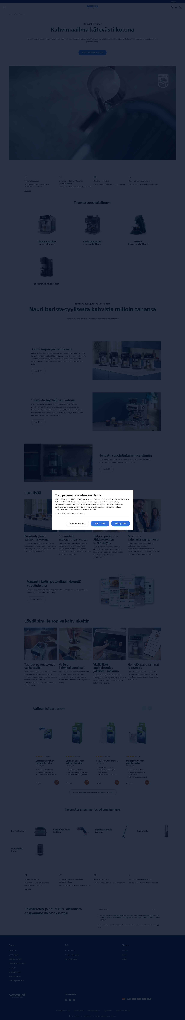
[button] (143, 472)
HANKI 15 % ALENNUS (64, 530)
